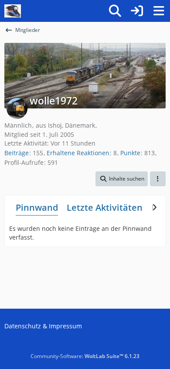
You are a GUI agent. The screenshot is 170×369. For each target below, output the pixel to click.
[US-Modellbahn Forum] (13, 11)
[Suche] (115, 11)
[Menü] (158, 11)
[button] (121, 178)
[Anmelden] (137, 11)
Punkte (130, 153)
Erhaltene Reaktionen (78, 153)
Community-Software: (85, 356)
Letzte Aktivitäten (105, 207)
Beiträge (16, 153)
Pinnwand (37, 207)
